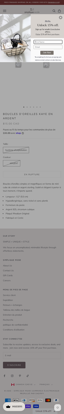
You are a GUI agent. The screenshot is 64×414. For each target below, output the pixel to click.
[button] (60, 17)
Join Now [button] (47, 53)
